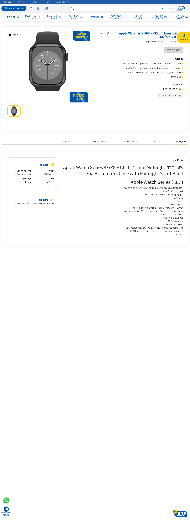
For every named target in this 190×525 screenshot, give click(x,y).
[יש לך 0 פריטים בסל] (46, 8)
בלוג (48, 2)
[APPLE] (13, 35)
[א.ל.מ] (182, 8)
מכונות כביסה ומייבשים (72, 17)
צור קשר (7, 2)
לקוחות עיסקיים (62, 2)
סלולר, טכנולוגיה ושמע (29, 17)
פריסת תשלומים (129, 141)
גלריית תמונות (68, 141)
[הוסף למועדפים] (102, 33)
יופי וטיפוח (11, 17)
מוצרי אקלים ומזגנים (52, 17)
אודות (35, 2)
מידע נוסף (181, 141)
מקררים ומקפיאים (138, 17)
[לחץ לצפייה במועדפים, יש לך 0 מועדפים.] (38, 8)
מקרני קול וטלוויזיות (180, 17)
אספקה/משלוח (99, 141)
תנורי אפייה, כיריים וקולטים (157, 17)
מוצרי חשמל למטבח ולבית (115, 17)
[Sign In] (31, 8)
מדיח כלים (95, 17)
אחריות (156, 141)
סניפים (21, 2)
